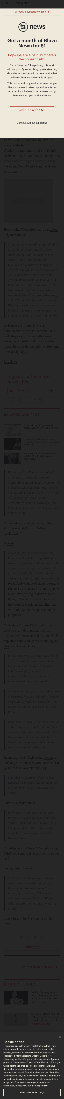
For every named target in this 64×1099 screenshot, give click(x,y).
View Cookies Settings (32, 1093)
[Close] (60, 1037)
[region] (32, 1065)
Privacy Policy (39, 1086)
